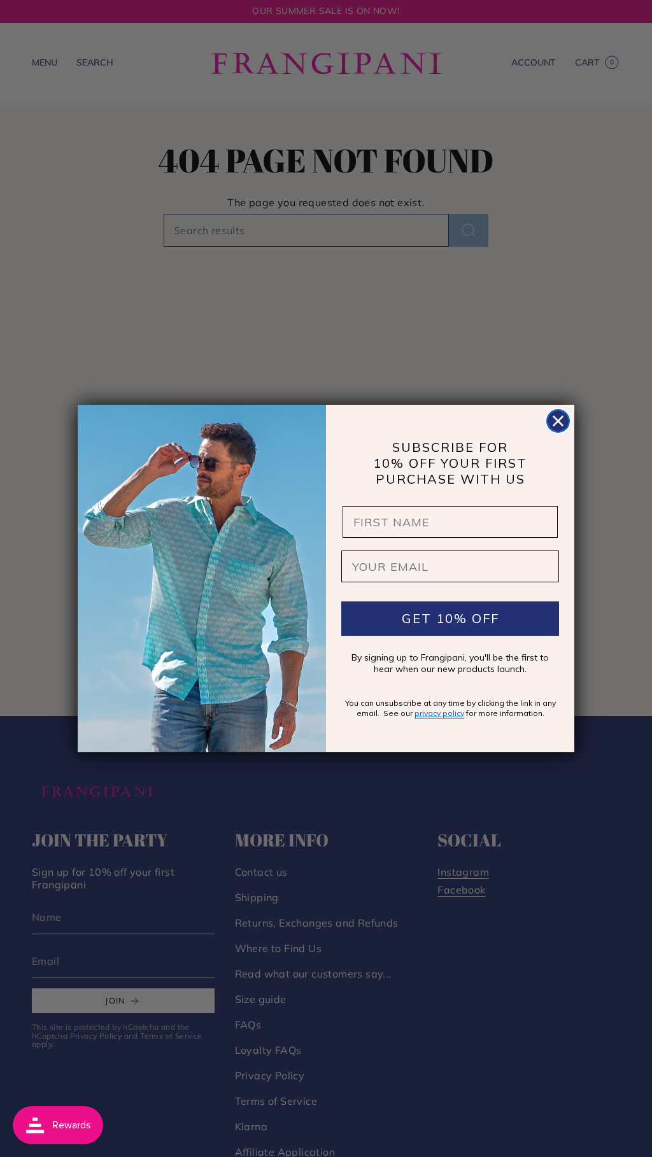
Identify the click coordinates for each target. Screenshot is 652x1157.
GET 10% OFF (450, 618)
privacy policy (439, 713)
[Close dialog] (558, 421)
